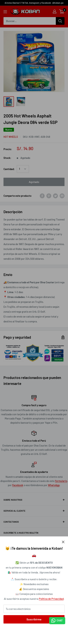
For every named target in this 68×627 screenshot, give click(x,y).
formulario (61, 480)
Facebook (17, 485)
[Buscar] (60, 21)
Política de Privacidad (51, 598)
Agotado (34, 181)
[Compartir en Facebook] (42, 195)
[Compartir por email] (62, 195)
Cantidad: (9, 169)
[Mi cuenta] (54, 11)
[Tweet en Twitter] (55, 195)
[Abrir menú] (5, 11)
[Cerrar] (63, 541)
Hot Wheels (10, 136)
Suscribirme (34, 619)
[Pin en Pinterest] (48, 195)
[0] (61, 11)
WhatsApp (54, 485)
